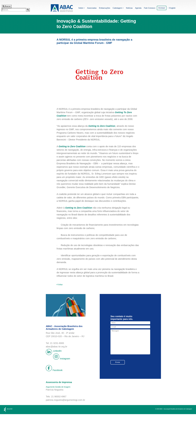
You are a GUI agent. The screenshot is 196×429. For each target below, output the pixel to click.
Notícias (129, 8)
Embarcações (104, 8)
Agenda (138, 8)
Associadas (92, 8)
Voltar (60, 285)
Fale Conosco (149, 8)
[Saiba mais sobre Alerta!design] (5, 409)
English (172, 8)
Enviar (117, 362)
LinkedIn (57, 351)
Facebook (57, 370)
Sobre (80, 8)
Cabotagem (117, 8)
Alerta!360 (9, 409)
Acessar (161, 8)
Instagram (64, 358)
